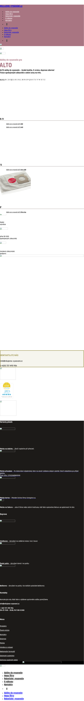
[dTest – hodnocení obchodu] (8, 379)
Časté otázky (4, 630)
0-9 (1, 80)
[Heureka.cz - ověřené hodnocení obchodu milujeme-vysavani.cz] (6, 398)
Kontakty (8, 20)
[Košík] (2, 49)
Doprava (3, 639)
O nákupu (8, 18)
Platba (2, 643)
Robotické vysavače (12, 16)
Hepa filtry (9, 14)
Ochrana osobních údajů (9, 660)
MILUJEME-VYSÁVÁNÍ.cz (11, 6)
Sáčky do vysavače (12, 12)
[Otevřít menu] (3, 53)
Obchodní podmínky (7, 656)
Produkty (3, 626)
